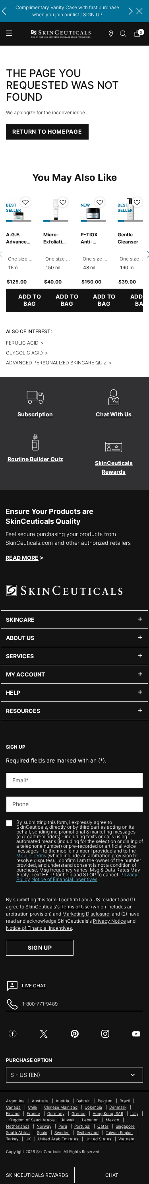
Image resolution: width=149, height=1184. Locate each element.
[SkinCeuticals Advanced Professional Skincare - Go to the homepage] (61, 34)
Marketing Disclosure (85, 914)
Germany (55, 1113)
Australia (40, 1100)
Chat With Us (114, 414)
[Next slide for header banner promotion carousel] (131, 11)
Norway (44, 1126)
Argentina (15, 1100)
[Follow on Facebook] (12, 1033)
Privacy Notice (109, 921)
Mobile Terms (31, 855)
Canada (13, 1107)
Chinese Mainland (60, 1107)
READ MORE (22, 557)
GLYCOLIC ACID (24, 353)
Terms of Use (75, 907)
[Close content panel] (139, 11)
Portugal (82, 1126)
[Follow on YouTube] (136, 1033)
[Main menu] (9, 34)
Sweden (62, 1132)
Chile (32, 1107)
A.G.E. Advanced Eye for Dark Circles (18, 238)
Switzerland (88, 1132)
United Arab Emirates (58, 1138)
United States (98, 1138)
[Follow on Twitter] (43, 1033)
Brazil (125, 1100)
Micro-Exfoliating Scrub (55, 238)
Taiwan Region (119, 1132)
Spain (42, 1132)
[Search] (123, 33)
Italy (134, 1113)
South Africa (18, 1132)
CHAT (111, 1175)
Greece (78, 1113)
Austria (62, 1100)
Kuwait (68, 1119)
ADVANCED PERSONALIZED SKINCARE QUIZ (56, 363)
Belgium (105, 1100)
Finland (12, 1113)
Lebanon (90, 1119)
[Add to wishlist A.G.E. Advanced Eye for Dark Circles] (25, 202)
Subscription (35, 414)
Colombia (93, 1107)
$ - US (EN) (25, 1074)
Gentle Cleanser (128, 238)
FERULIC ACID (22, 343)
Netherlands (17, 1126)
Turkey (12, 1138)
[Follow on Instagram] (105, 1033)
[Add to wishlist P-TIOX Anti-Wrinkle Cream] (100, 202)
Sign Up (40, 947)
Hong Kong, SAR (108, 1113)
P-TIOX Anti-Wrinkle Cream (89, 238)
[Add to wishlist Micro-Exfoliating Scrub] (63, 202)
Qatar (102, 1126)
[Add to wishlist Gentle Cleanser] (137, 202)
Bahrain (83, 1100)
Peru (62, 1126)
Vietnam (126, 1138)
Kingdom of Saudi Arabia (31, 1119)
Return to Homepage (47, 131)
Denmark (117, 1107)
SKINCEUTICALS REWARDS (37, 1175)
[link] (139, 33)
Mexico (112, 1119)
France (33, 1113)
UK (28, 1138)
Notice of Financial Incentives (64, 879)
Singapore (125, 1126)
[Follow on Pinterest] (74, 1033)
